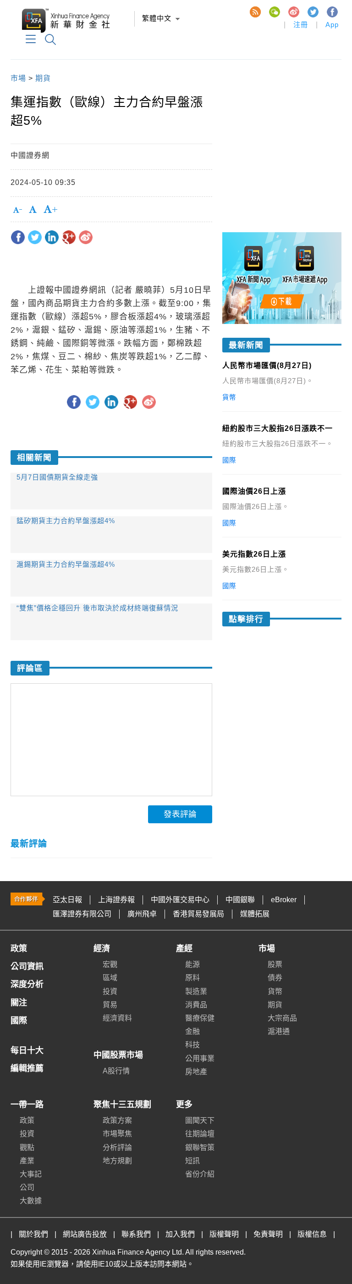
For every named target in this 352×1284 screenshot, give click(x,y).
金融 (192, 1031)
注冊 (300, 24)
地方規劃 (117, 1161)
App (332, 24)
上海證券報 (116, 900)
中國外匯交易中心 (180, 900)
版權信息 (312, 1234)
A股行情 (116, 1071)
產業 (27, 1161)
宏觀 (110, 964)
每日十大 (27, 1050)
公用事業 (199, 1058)
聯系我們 (136, 1234)
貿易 (110, 1005)
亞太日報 (67, 900)
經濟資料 (117, 1018)
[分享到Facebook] (18, 237)
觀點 (27, 1147)
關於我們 (33, 1234)
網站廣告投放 (85, 1234)
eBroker (284, 900)
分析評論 (117, 1147)
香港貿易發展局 (198, 914)
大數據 (31, 1201)
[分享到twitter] (35, 237)
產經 (184, 948)
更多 (184, 1104)
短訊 (192, 1161)
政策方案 (117, 1120)
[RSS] (255, 11)
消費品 (196, 1005)
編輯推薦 (27, 1068)
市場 (18, 78)
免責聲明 (268, 1234)
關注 (19, 1002)
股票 (275, 964)
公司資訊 (27, 966)
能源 (192, 964)
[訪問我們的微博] (293, 11)
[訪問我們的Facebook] (332, 11)
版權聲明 (224, 1234)
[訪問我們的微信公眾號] (274, 11)
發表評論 (180, 814)
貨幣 (275, 991)
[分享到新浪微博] (86, 237)
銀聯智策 (199, 1147)
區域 (110, 978)
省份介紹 (199, 1174)
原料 (192, 978)
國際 (19, 1020)
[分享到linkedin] (52, 237)
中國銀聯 (240, 900)
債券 (275, 978)
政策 (19, 948)
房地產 (196, 1072)
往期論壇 (199, 1134)
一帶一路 (27, 1104)
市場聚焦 (117, 1134)
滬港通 (279, 1031)
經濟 (102, 948)
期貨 (43, 78)
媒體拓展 (255, 914)
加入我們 (180, 1234)
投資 (110, 991)
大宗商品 (282, 1018)
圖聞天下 (199, 1120)
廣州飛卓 (142, 914)
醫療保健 (199, 1018)
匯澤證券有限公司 (82, 914)
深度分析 (27, 984)
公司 (27, 1187)
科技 (192, 1045)
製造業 (196, 991)
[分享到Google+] (69, 237)
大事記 (31, 1174)
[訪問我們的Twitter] (312, 11)
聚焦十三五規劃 (122, 1104)
